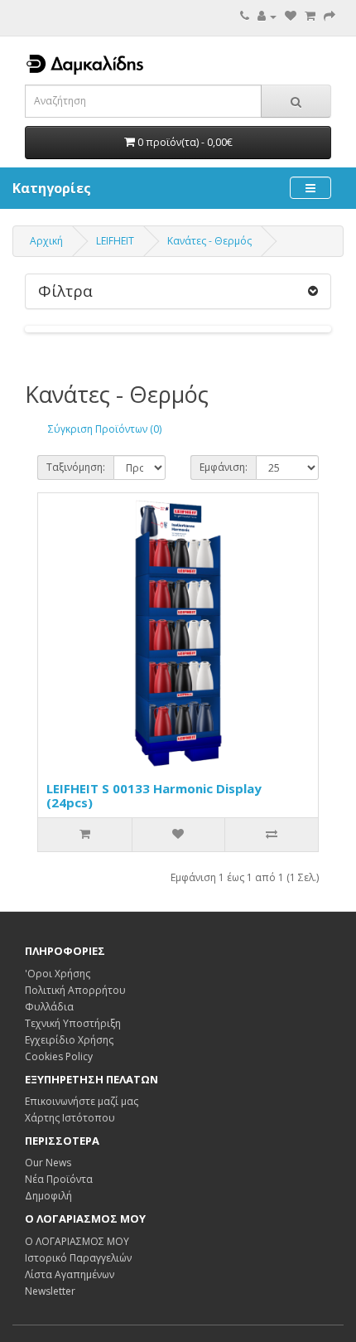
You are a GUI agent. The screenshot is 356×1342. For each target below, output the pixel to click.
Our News (48, 1162)
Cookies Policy (59, 1056)
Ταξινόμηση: (75, 467)
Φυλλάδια (49, 1007)
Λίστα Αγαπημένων (69, 1274)
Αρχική (46, 241)
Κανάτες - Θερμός (209, 241)
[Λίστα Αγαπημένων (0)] (290, 16)
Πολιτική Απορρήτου (75, 990)
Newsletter (50, 1291)
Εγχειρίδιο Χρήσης (69, 1040)
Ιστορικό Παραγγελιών (78, 1258)
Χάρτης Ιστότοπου (70, 1118)
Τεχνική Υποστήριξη (73, 1023)
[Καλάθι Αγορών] (310, 16)
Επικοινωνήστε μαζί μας (81, 1101)
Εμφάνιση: (224, 467)
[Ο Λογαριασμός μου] (267, 16)
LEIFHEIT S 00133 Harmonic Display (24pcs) (154, 795)
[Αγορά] (329, 16)
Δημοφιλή (48, 1196)
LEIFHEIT (115, 241)
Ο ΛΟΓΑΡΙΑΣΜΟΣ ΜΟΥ (77, 1241)
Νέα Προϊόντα (59, 1179)
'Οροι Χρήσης (57, 974)
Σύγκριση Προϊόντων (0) (104, 429)
